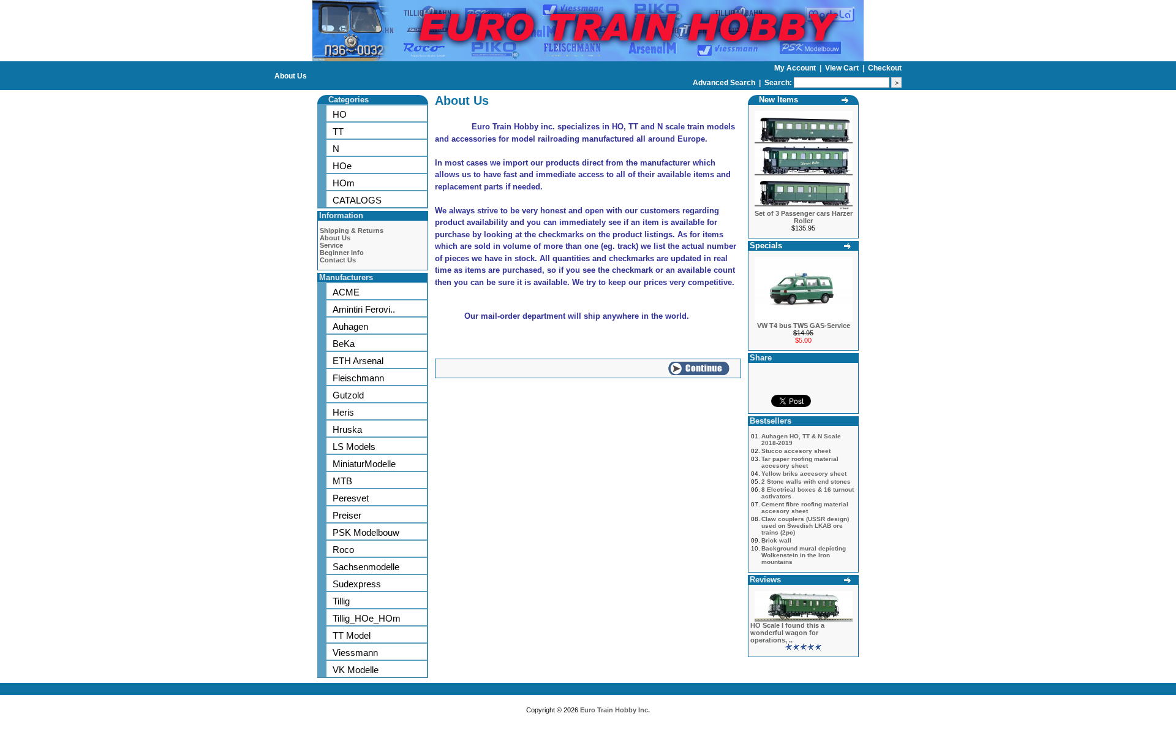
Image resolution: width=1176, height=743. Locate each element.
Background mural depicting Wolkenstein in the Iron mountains (803, 555)
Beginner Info (342, 252)
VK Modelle (356, 670)
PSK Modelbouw (366, 532)
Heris (343, 412)
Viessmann (355, 652)
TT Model (352, 635)
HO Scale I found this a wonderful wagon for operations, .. (787, 633)
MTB (342, 481)
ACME (346, 292)
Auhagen (350, 326)
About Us (290, 76)
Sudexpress (357, 584)
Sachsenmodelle (366, 567)
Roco (343, 549)
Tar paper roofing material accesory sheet (800, 462)
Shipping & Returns (351, 230)
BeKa (344, 343)
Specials (766, 245)
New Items (778, 99)
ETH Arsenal (358, 361)
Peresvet (351, 498)
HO (340, 114)
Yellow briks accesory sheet (803, 473)
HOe (342, 166)
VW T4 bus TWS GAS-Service (803, 325)
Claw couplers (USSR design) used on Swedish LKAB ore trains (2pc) (805, 526)
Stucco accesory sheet (796, 451)
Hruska (347, 429)
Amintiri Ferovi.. (364, 309)
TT (338, 131)
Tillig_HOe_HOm (367, 618)
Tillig (341, 601)
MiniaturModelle (364, 464)
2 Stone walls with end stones (806, 481)
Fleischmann (358, 378)
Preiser (347, 515)
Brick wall (776, 540)
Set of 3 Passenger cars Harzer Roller (804, 217)
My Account (796, 68)
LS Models (354, 446)
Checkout (885, 68)
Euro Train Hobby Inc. (615, 710)
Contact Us (338, 260)
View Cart (843, 68)
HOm (344, 183)
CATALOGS (357, 200)
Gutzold (348, 395)
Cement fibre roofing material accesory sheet (804, 507)
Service (331, 245)
